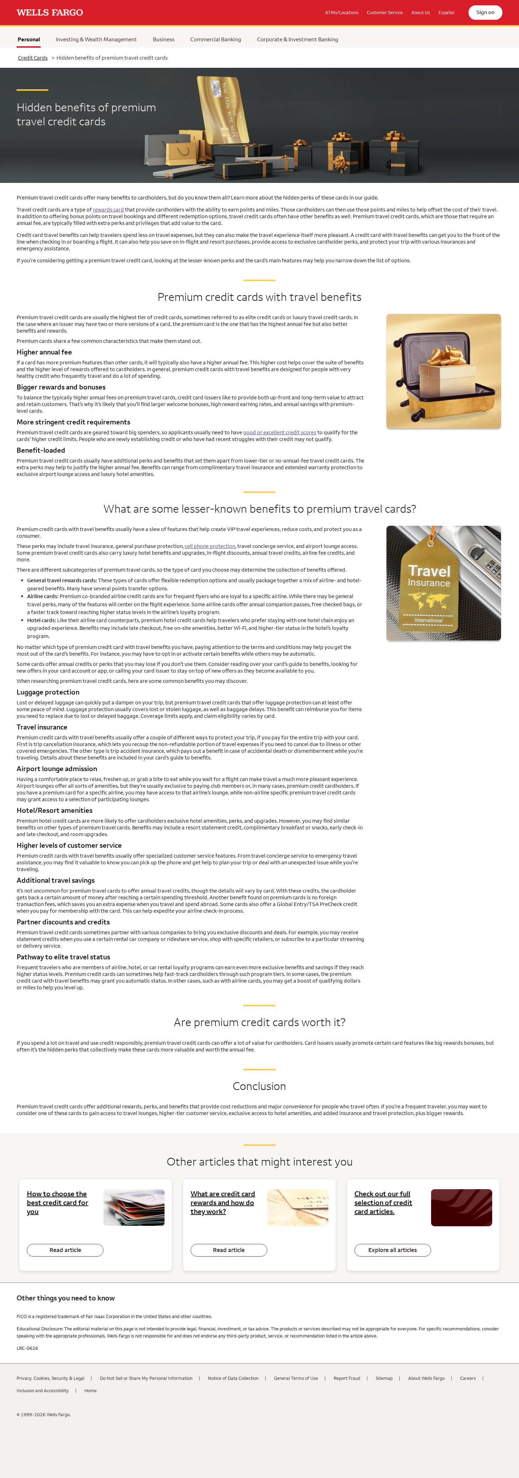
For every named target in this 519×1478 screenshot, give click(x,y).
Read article (65, 1250)
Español (446, 12)
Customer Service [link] (385, 12)
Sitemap (384, 1378)
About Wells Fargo (426, 1378)
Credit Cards (33, 57)
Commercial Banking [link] (215, 39)
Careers (468, 1378)
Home (90, 1390)
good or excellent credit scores (279, 432)
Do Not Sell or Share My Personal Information (146, 1378)
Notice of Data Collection (233, 1378)
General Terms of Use (296, 1378)
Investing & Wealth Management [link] (96, 39)
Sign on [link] (485, 12)
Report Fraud (347, 1378)
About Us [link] (420, 12)
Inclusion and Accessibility (43, 1390)
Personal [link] (29, 41)
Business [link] (163, 39)
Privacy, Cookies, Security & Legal (50, 1378)
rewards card (108, 209)
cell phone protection (210, 546)
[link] (50, 12)
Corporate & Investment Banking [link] (297, 39)
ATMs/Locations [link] (341, 12)
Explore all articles (392, 1250)
